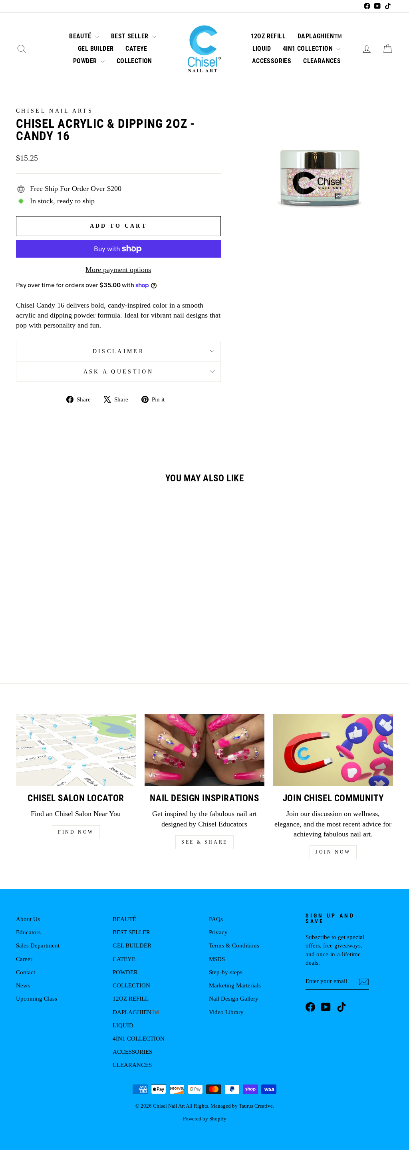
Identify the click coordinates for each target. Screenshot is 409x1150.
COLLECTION (134, 61)
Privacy (218, 932)
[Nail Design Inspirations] (204, 750)
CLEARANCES (322, 61)
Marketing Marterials (235, 985)
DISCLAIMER (118, 351)
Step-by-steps (225, 972)
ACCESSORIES (271, 61)
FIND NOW (76, 832)
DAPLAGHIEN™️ (320, 36)
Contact (25, 972)
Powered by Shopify (204, 1119)
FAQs (216, 919)
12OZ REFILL (268, 36)
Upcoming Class (36, 998)
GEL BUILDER (95, 48)
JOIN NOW (333, 852)
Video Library (226, 1012)
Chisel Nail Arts (54, 110)
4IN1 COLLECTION (308, 48)
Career (24, 958)
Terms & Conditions (234, 945)
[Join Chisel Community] (333, 750)
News (23, 985)
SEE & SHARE (204, 842)
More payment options (118, 270)
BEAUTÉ (81, 36)
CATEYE (136, 48)
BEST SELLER (130, 36)
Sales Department (38, 945)
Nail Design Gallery (233, 998)
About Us (28, 919)
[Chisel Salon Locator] (76, 750)
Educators (28, 932)
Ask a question (118, 371)
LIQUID (261, 48)
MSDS (217, 958)
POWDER (86, 61)
